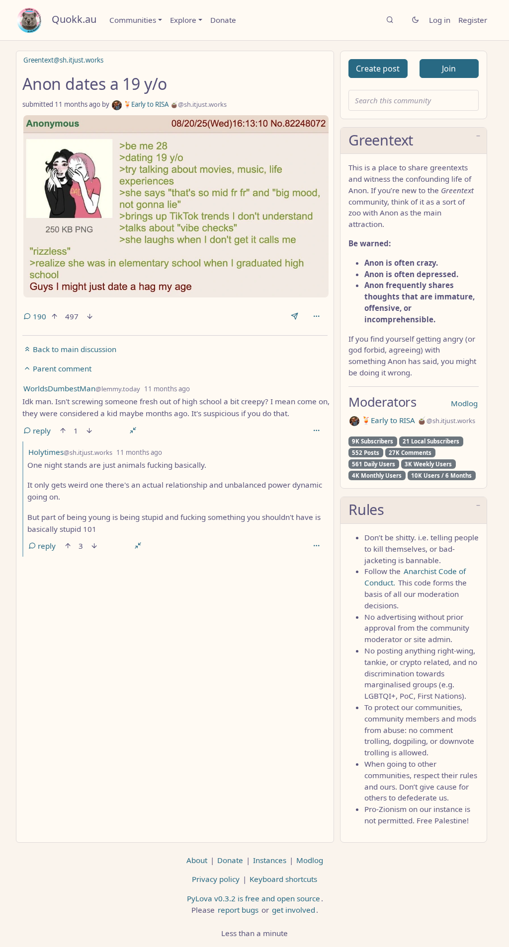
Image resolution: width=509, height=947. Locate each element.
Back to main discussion (73, 349)
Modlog (464, 403)
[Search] (390, 20)
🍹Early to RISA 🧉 (174, 104)
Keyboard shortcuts (283, 879)
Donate (223, 20)
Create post (378, 68)
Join (449, 68)
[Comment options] (317, 430)
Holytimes (70, 452)
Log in (439, 20)
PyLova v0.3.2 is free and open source (253, 898)
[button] (413, 141)
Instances (269, 860)
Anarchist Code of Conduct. (415, 576)
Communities (132, 20)
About (196, 860)
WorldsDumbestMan (81, 388)
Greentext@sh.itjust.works (63, 60)
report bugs (238, 910)
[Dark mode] (415, 20)
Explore (183, 20)
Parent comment (61, 368)
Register (472, 20)
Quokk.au (74, 19)
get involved (293, 910)
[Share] (294, 316)
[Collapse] (133, 430)
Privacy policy (216, 879)
